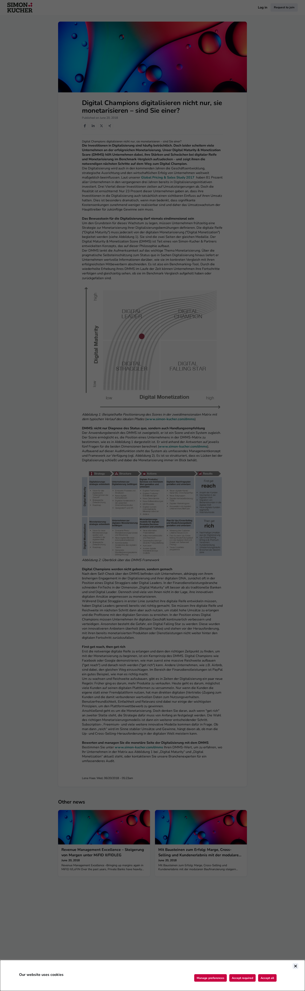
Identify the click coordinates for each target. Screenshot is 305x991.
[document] (152, 975)
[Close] (295, 966)
